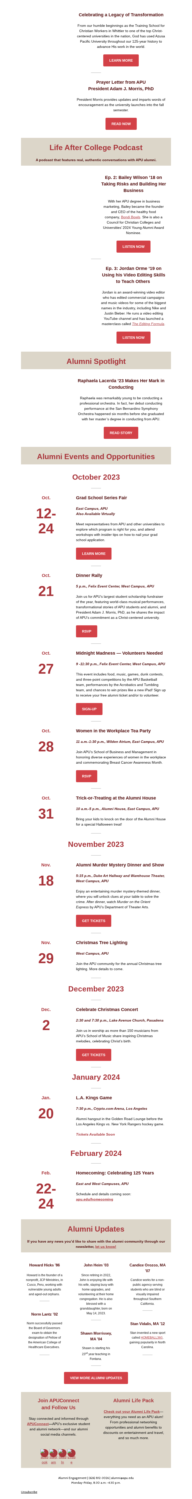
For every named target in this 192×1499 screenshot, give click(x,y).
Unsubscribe (29, 1492)
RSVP (86, 631)
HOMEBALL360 (151, 1337)
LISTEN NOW (133, 247)
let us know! (105, 1247)
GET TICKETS (93, 921)
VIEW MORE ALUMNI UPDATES (96, 1378)
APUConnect (38, 1424)
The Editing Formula (148, 324)
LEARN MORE (121, 60)
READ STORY (121, 433)
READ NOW (121, 124)
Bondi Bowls (130, 217)
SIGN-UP (89, 709)
